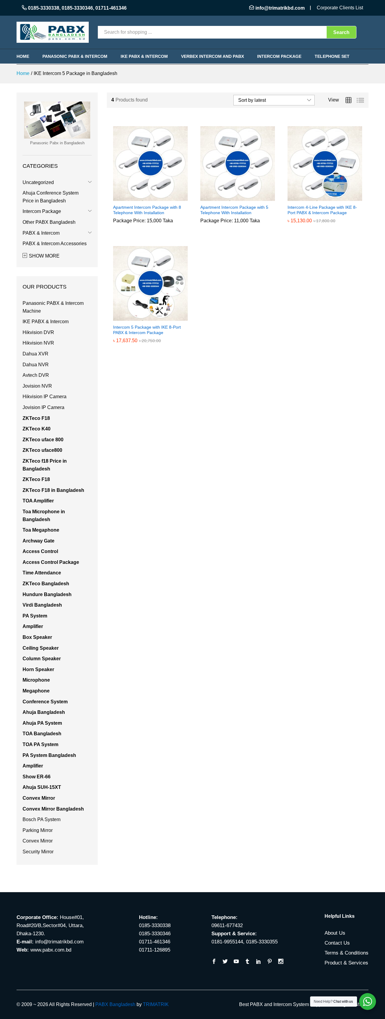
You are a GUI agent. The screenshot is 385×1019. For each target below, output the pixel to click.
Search (341, 32)
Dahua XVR (35, 353)
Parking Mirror (38, 830)
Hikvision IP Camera (44, 396)
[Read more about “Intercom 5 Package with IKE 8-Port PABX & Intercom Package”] (143, 317)
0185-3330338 (43, 8)
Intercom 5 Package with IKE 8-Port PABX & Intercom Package (147, 330)
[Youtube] (236, 962)
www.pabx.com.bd (50, 950)
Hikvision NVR (38, 342)
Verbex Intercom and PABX (212, 56)
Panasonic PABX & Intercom (74, 56)
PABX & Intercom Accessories (55, 243)
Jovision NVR (37, 386)
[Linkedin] (258, 962)
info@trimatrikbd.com (280, 8)
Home (23, 56)
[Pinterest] (269, 962)
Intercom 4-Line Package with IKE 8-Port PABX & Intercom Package (322, 210)
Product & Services (346, 963)
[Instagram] (280, 962)
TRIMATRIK (156, 1004)
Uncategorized (38, 182)
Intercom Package (279, 56)
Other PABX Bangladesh (49, 222)
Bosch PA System (41, 819)
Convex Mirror (38, 840)
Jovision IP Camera (43, 407)
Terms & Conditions (346, 953)
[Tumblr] (247, 962)
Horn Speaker (38, 669)
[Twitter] (225, 962)
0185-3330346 (77, 8)
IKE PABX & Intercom (144, 56)
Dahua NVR (36, 364)
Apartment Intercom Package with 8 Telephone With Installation (147, 210)
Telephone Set (332, 56)
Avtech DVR (36, 375)
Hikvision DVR (38, 332)
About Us (335, 933)
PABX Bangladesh (115, 1004)
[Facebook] (214, 962)
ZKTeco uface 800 (43, 439)
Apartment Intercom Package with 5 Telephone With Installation (234, 210)
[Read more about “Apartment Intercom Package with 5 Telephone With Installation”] (231, 197)
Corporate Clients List (340, 7)
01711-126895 (154, 950)
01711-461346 (111, 8)
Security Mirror (38, 851)
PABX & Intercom (41, 233)
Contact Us (337, 943)
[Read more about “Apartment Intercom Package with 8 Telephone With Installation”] (143, 197)
